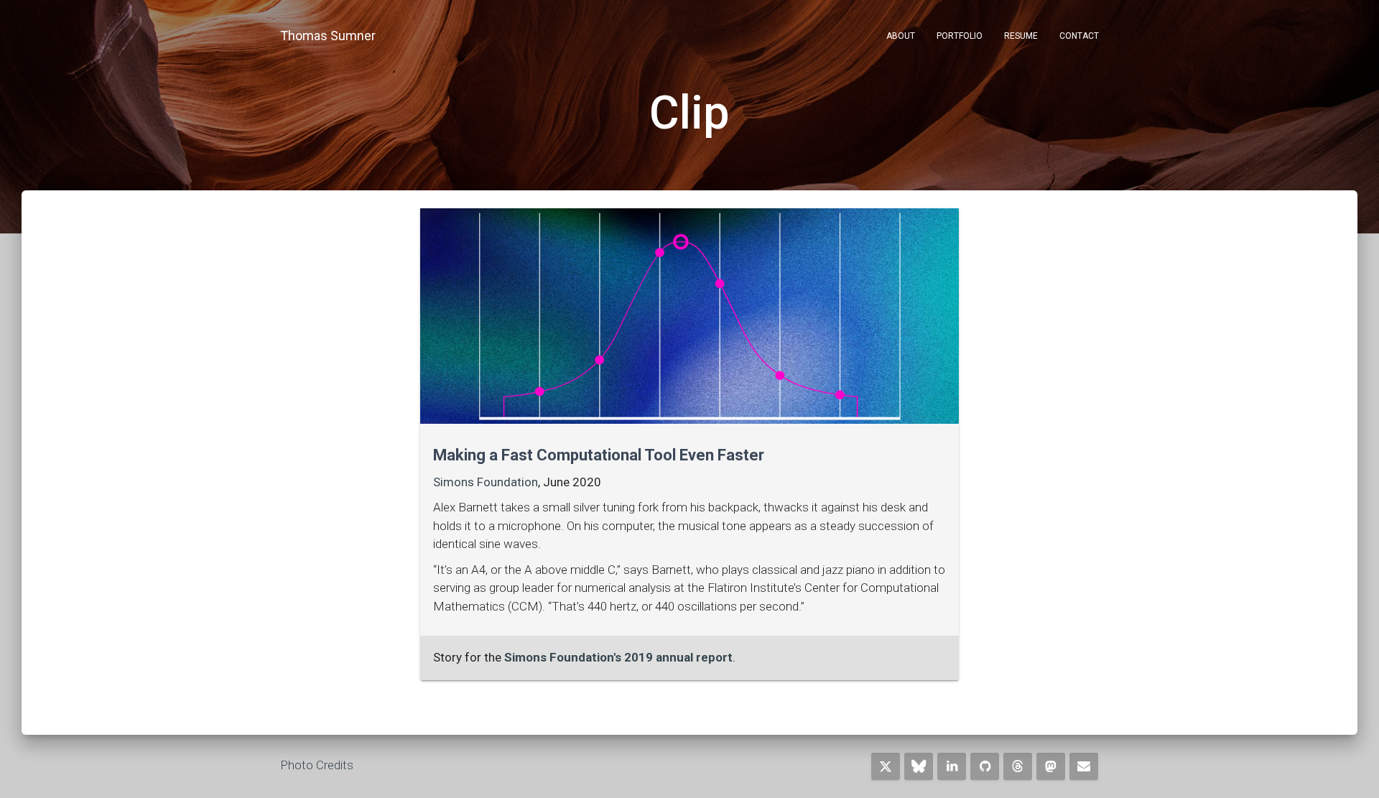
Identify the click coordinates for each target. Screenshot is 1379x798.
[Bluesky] (918, 766)
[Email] (1083, 766)
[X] (885, 766)
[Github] (984, 766)
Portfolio (960, 36)
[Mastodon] (1050, 766)
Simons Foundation (485, 482)
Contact (1079, 36)
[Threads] (1017, 766)
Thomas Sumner (328, 35)
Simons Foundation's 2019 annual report (618, 657)
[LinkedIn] (951, 766)
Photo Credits (316, 765)
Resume (1021, 36)
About (900, 36)
